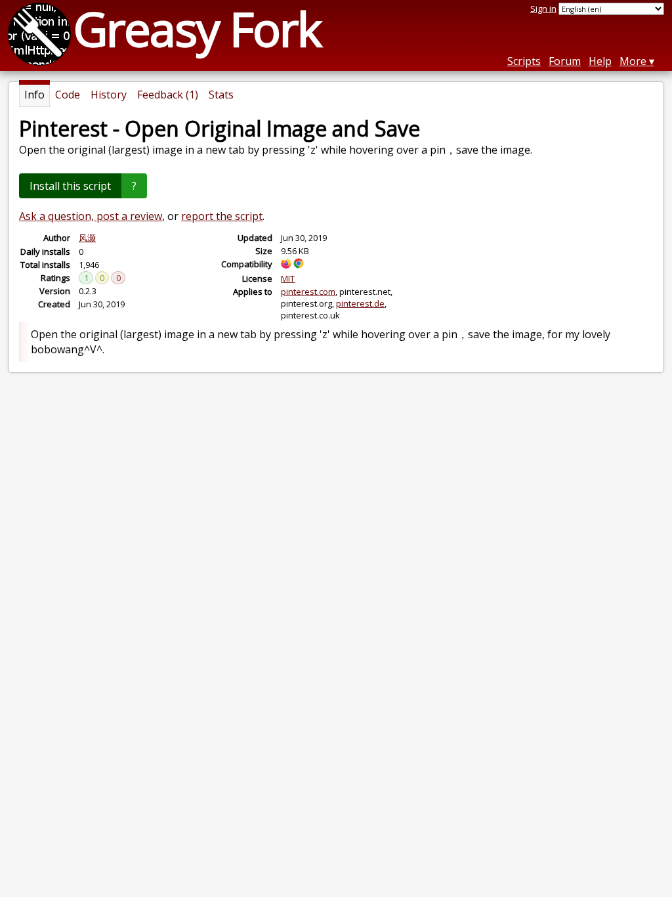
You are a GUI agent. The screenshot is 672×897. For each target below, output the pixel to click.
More (633, 61)
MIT (288, 278)
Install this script (70, 186)
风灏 (87, 238)
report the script (221, 216)
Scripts (524, 61)
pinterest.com (308, 291)
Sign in (543, 8)
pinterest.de (360, 303)
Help (600, 61)
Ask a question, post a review (90, 216)
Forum (565, 61)
